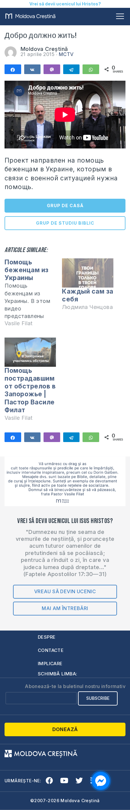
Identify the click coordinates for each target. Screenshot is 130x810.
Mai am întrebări (65, 608)
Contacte (50, 650)
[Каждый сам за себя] (87, 273)
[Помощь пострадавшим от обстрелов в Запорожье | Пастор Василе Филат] (30, 352)
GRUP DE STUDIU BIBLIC (65, 223)
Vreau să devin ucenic (65, 591)
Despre (46, 637)
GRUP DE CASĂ (65, 205)
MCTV (66, 54)
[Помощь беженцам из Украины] (33, 295)
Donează (65, 729)
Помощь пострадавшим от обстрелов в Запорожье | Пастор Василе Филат (30, 390)
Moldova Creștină (44, 49)
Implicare (50, 663)
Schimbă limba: (57, 674)
